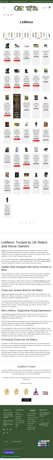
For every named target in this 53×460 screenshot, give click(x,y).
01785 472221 (10, 420)
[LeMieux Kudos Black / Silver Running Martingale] (7, 124)
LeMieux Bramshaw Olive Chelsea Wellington (46, 106)
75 (30, 222)
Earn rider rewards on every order (13, 1)
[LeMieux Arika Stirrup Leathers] (45, 45)
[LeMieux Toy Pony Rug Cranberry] (26, 175)
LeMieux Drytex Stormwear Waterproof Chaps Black (7, 209)
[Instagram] (8, 429)
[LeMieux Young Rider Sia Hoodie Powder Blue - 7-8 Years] (17, 149)
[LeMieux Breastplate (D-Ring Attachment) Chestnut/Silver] (45, 124)
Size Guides (18, 418)
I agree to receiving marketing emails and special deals (45, 424)
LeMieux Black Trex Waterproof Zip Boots (7, 54)
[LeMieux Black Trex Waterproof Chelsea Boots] (7, 71)
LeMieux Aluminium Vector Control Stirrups (26, 54)
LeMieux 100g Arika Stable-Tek (46, 78)
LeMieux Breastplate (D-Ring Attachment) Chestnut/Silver (46, 134)
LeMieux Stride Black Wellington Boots (26, 158)
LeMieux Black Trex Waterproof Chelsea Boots (7, 79)
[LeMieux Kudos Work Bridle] (36, 97)
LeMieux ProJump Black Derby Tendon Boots (36, 183)
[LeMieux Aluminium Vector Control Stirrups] (26, 45)
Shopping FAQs (31, 419)
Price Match (18, 416)
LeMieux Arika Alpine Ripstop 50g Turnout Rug (26, 106)
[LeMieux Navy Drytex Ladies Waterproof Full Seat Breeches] (36, 124)
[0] (49, 8)
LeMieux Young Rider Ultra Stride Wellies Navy (26, 79)
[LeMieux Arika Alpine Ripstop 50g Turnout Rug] (26, 97)
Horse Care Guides (20, 420)
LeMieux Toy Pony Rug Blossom (36, 53)
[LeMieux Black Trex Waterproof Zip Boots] (7, 45)
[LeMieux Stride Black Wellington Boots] (26, 149)
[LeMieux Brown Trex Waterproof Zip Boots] (17, 45)
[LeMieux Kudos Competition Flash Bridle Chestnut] (17, 175)
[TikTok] (8, 432)
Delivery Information (32, 413)
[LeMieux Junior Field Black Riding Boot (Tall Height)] (36, 149)
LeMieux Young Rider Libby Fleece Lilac (17, 132)
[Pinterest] (4, 432)
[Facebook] (4, 429)
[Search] (46, 8)
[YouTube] (11, 429)
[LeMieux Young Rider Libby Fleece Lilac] (17, 124)
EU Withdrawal (31, 415)
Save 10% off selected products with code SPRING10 (36, 1)
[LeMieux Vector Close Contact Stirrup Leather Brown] (45, 175)
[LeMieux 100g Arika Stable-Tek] (45, 71)
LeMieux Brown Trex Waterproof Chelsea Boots (16, 79)
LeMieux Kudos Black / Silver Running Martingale (7, 132)
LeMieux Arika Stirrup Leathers (46, 53)
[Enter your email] (48, 419)
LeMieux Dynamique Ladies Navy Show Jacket (7, 158)
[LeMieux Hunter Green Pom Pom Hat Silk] (36, 71)
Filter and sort (9, 39)
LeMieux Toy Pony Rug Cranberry (26, 182)
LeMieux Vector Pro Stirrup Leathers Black (45, 158)
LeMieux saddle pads (25, 259)
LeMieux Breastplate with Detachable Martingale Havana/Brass (7, 184)
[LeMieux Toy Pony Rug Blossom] (36, 45)
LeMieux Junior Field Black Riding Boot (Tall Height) (36, 158)
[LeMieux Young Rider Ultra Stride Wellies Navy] (26, 71)
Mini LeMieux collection (10, 314)
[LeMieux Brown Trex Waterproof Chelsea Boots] (17, 71)
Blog (17, 426)
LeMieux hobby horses (33, 323)
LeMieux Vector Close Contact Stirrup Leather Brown (46, 183)
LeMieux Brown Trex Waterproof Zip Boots (17, 54)
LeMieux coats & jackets (43, 259)
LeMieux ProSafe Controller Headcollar (26, 132)
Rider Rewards (19, 414)
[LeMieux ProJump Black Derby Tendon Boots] (36, 175)
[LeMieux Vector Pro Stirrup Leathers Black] (45, 149)
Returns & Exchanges (32, 417)
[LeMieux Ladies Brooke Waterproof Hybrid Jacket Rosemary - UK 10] (7, 97)
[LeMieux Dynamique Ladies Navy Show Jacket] (7, 149)
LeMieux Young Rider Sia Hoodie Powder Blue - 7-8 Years (17, 158)
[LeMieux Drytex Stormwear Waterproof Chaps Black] (7, 200)
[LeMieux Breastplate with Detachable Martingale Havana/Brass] (7, 175)
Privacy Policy (31, 423)
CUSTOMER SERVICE (32, 410)
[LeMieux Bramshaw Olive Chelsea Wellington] (45, 97)
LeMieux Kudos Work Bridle (36, 105)
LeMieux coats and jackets (8, 294)
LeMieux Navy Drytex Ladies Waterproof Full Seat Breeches (36, 133)
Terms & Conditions (32, 421)
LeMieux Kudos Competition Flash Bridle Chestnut (17, 183)
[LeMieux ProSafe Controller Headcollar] (26, 124)
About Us (18, 412)
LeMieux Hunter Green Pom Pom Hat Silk (36, 79)
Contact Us (30, 425)
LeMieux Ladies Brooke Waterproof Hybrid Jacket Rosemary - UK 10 (7, 107)
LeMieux (3, 250)
